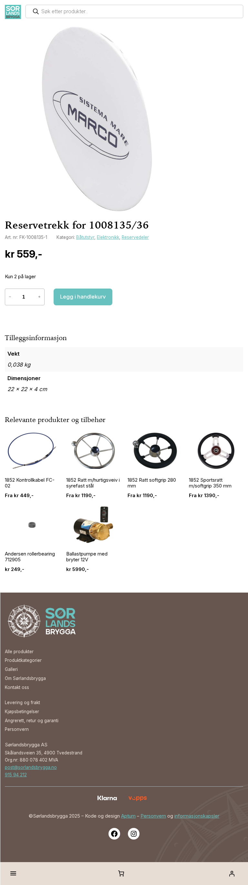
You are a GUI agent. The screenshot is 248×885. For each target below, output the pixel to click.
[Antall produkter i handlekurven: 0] (121, 873)
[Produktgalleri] (97, 119)
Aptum (128, 816)
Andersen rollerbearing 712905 (30, 557)
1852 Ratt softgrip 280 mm (152, 483)
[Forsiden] (13, 12)
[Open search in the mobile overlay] (134, 11)
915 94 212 (16, 774)
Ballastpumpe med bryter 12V (87, 557)
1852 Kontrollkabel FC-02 (30, 483)
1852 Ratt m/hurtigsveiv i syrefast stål (93, 483)
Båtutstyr (85, 237)
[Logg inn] (232, 873)
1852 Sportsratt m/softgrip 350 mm (210, 483)
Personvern (153, 816)
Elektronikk (108, 237)
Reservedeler (135, 237)
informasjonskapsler (196, 816)
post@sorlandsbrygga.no (31, 767)
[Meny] (13, 873)
